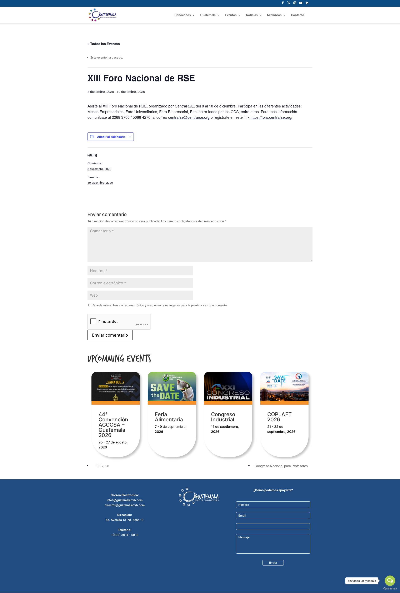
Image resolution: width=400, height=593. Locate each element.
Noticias (252, 15)
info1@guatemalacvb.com (124, 500)
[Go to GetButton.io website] (390, 588)
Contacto (297, 15)
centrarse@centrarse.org (189, 117)
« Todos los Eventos (104, 43)
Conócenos (182, 15)
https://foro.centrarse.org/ (271, 117)
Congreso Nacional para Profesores (282, 465)
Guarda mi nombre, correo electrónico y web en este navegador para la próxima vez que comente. (160, 305)
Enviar (273, 562)
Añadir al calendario (111, 137)
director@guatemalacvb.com (125, 505)
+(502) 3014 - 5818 (124, 535)
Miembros (274, 15)
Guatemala (208, 15)
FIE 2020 (102, 465)
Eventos (231, 15)
